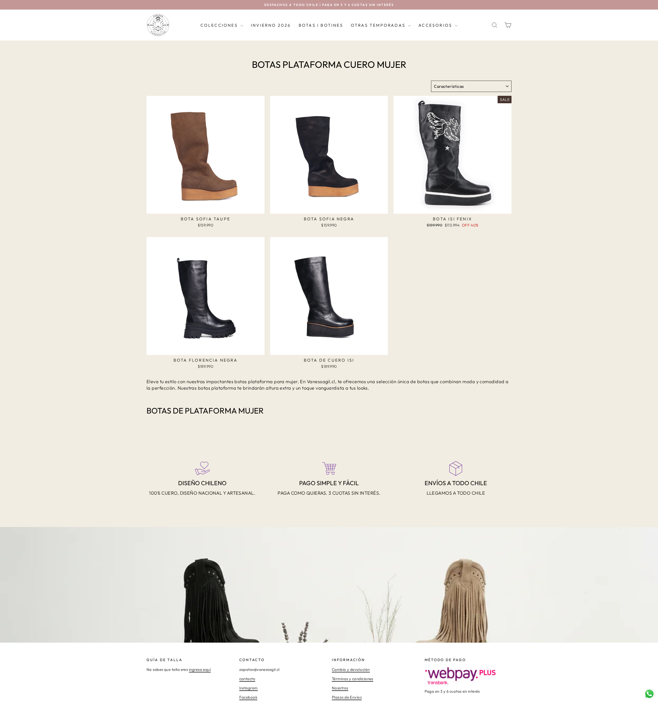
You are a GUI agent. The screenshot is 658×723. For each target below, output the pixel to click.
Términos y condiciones (352, 678)
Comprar (205, 207)
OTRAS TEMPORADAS (379, 25)
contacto (247, 678)
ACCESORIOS (436, 25)
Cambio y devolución (351, 669)
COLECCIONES (219, 25)
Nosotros (340, 688)
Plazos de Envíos (347, 697)
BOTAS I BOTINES (321, 25)
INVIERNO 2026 (271, 25)
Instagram (248, 688)
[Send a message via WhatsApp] (649, 694)
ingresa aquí (200, 669)
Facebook (248, 697)
